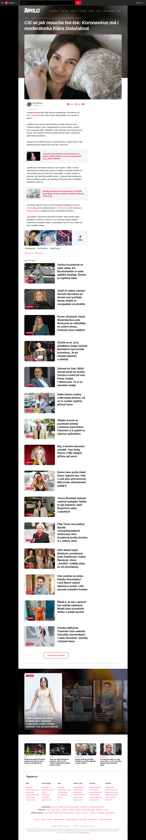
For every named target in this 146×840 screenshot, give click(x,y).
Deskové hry (85, 813)
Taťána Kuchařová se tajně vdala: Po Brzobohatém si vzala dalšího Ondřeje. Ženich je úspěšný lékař (71, 271)
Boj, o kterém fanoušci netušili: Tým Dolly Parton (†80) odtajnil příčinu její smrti (71, 451)
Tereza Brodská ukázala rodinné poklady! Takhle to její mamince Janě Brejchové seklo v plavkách (72, 505)
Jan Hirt (44, 792)
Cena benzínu (84, 807)
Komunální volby (30, 800)
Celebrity (54, 11)
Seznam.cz (139, 3)
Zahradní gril (99, 810)
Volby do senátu (30, 797)
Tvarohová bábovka (79, 795)
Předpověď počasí (63, 807)
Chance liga (61, 787)
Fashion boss (108, 11)
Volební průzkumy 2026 (32, 790)
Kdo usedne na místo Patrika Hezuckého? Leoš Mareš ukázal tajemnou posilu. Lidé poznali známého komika (72, 583)
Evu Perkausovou (62, 208)
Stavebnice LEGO (58, 813)
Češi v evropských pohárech (96, 807)
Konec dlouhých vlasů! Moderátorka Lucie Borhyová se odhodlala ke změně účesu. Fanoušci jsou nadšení (71, 323)
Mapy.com (54, 807)
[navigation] (2, 2)
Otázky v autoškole (110, 797)
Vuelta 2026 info (46, 787)
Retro (91, 11)
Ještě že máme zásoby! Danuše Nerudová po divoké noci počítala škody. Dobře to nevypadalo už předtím (71, 297)
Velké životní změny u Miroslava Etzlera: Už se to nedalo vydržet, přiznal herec (71, 399)
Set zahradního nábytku (88, 810)
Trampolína (64, 810)
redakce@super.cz (85, 832)
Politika (64, 11)
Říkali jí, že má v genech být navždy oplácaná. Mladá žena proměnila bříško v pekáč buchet (71, 606)
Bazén (48, 810)
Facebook (36, 819)
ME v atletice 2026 (63, 795)
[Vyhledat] (78, 3)
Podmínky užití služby (71, 819)
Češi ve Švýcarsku (94, 795)
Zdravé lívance (78, 792)
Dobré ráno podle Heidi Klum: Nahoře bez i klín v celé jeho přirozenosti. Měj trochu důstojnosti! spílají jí (71, 479)
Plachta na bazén (55, 810)
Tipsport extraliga (62, 792)
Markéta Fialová (54, 248)
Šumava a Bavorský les (95, 792)
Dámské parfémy (69, 813)
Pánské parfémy (110, 813)
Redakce (49, 819)
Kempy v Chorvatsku (95, 787)
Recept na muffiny (78, 790)
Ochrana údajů (83, 819)
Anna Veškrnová (37, 103)
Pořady (74, 11)
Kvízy (98, 11)
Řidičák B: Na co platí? (111, 795)
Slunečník (71, 810)
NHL (59, 800)
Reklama (43, 819)
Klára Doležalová (33, 115)
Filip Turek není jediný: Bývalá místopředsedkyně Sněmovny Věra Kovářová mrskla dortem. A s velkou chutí (72, 532)
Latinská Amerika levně (95, 797)
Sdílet (79, 104)
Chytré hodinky (101, 813)
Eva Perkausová (42, 248)
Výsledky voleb (30, 792)
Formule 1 (60, 797)
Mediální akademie (59, 819)
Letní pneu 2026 (109, 787)
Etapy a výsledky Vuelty (48, 790)
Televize (82, 11)
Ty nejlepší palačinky (79, 787)
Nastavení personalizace (105, 819)
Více (118, 11)
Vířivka (106, 810)
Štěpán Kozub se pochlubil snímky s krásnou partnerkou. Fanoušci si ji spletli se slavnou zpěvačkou (71, 427)
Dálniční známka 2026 (111, 790)
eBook (72, 104)
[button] (73, 66)
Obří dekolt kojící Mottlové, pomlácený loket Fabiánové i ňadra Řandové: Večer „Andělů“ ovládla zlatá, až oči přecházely (71, 558)
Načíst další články (56, 655)
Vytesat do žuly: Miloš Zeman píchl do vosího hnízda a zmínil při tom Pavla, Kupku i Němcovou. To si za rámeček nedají (71, 377)
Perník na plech (78, 800)
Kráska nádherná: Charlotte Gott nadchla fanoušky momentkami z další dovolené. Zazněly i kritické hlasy (72, 634)
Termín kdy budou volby (32, 795)
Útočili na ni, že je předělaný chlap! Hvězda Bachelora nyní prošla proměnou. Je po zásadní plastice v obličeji (72, 351)
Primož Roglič (45, 797)
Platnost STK (108, 800)
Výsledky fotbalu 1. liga (64, 790)
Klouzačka (78, 810)
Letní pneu (78, 813)
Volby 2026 (29, 787)
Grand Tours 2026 (47, 800)
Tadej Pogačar (46, 795)
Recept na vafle (78, 797)
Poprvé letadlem (93, 790)
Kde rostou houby (74, 807)
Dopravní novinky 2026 (111, 792)
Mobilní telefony (48, 813)
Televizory (92, 813)
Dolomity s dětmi (93, 800)
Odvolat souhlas (92, 819)
